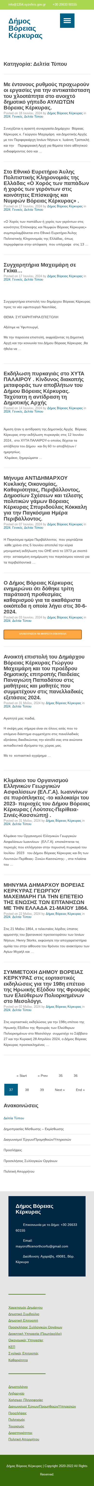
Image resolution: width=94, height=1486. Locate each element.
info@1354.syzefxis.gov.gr (27, 4)
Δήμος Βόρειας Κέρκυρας (25, 28)
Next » (60, 1090)
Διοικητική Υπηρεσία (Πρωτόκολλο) (35, 1334)
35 (61, 1076)
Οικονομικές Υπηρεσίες (25, 1340)
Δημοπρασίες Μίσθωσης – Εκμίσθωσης (34, 1129)
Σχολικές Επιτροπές (23, 1353)
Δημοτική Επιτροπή (23, 1320)
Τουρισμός (16, 1426)
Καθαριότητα (18, 1360)
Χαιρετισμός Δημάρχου (25, 1307)
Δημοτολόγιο (18, 1387)
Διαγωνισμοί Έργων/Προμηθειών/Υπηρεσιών (37, 1139)
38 (27, 1090)
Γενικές (17, 116)
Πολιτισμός (16, 1419)
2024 (7, 116)
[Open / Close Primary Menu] (67, 20)
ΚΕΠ (11, 1347)
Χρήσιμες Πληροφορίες (25, 1400)
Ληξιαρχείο (16, 1393)
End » (80, 1090)
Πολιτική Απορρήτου (19, 1171)
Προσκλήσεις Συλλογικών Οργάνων (30, 1161)
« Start (22, 1076)
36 (76, 1076)
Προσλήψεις (13, 1150)
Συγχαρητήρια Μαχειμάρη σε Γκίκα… (40, 268)
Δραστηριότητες (20, 1433)
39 (42, 1090)
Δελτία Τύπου (33, 116)
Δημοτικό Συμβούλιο (23, 1314)
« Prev (43, 1076)
